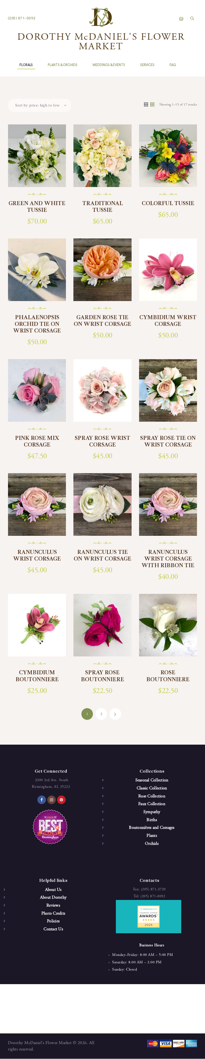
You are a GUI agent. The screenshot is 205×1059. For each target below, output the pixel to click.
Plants (152, 836)
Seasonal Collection (151, 780)
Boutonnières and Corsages (151, 828)
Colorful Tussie (168, 203)
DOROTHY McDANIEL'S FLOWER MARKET (101, 42)
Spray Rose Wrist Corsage (102, 441)
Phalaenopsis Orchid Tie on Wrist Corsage (37, 324)
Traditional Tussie (102, 207)
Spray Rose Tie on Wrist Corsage (168, 441)
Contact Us (53, 929)
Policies (53, 921)
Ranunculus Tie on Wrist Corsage (102, 555)
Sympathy (151, 812)
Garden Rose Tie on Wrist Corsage (102, 321)
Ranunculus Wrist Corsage (37, 555)
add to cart (40, 180)
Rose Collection (151, 796)
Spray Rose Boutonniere (102, 676)
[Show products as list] (152, 105)
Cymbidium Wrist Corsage (167, 321)
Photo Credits (53, 913)
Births (152, 820)
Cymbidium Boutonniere (37, 676)
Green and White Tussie (37, 207)
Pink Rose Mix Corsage (37, 441)
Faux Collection (151, 804)
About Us (53, 890)
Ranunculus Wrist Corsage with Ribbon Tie (167, 559)
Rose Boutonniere (168, 676)
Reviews (53, 905)
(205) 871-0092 (152, 896)
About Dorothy (53, 897)
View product (40, 163)
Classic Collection (152, 788)
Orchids (152, 844)
